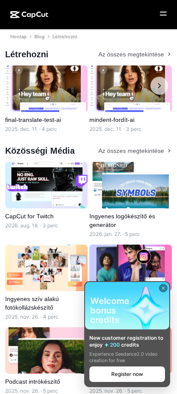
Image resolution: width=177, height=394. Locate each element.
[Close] (163, 288)
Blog (39, 37)
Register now (127, 374)
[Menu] (163, 14)
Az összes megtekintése (131, 54)
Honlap (18, 37)
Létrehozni (64, 37)
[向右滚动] (159, 86)
